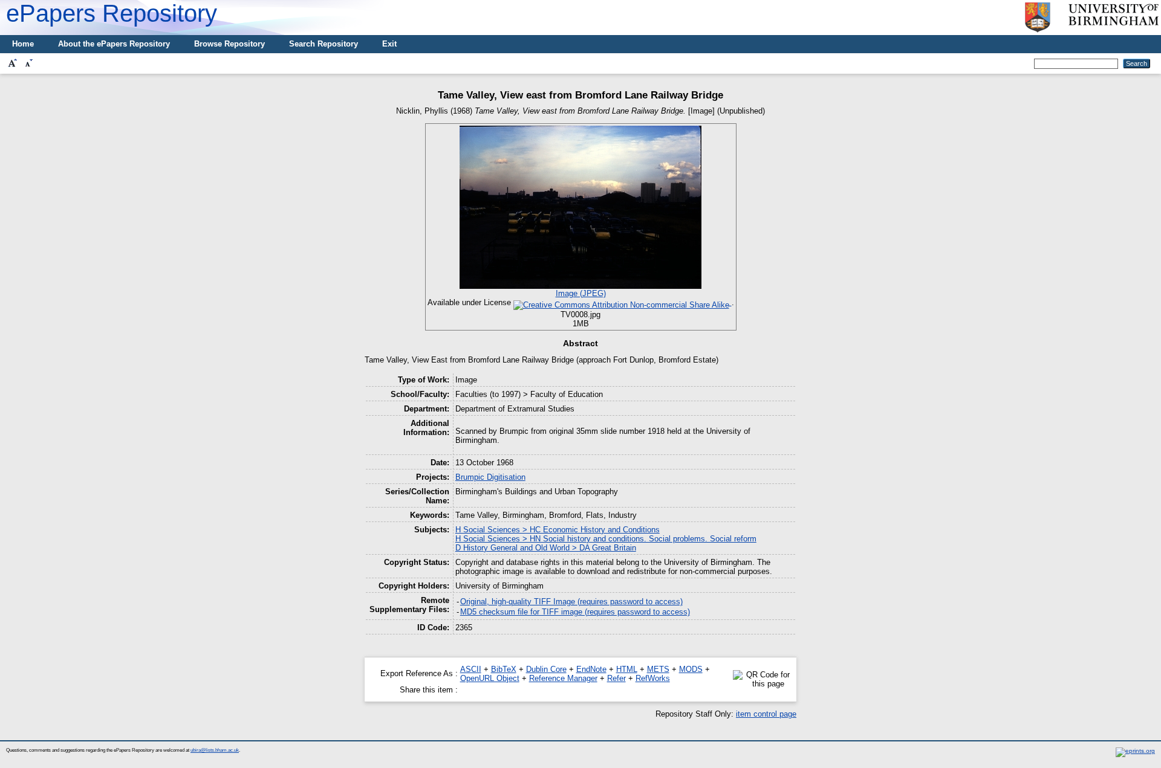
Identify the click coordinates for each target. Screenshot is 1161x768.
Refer (616, 678)
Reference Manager (563, 678)
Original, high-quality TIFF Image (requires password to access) (571, 601)
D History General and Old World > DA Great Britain (545, 547)
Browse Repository (229, 43)
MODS (691, 669)
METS (658, 669)
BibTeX (503, 669)
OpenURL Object (489, 678)
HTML (626, 669)
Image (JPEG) (581, 293)
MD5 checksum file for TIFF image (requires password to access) (575, 611)
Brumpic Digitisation (490, 477)
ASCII (470, 669)
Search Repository (323, 43)
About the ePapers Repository (114, 43)
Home (23, 43)
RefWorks (653, 678)
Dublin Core (546, 669)
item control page (766, 713)
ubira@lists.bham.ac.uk (214, 750)
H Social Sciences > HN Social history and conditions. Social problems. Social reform (605, 538)
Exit (389, 43)
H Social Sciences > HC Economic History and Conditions (557, 529)
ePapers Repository (111, 13)
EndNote (591, 669)
